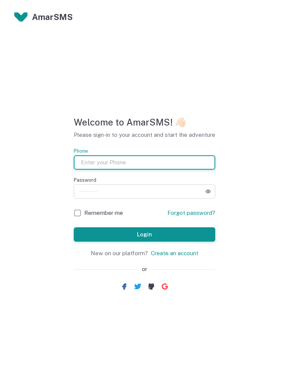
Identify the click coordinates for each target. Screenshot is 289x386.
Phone (81, 151)
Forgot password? (191, 213)
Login (144, 234)
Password (85, 180)
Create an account (174, 253)
